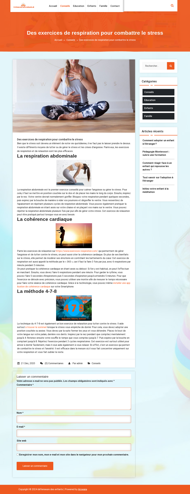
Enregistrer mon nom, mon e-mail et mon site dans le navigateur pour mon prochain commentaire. (74, 454)
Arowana (82, 489)
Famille (148, 116)
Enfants (148, 108)
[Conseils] (65, 6)
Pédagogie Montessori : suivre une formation (155, 153)
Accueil (58, 40)
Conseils (70, 40)
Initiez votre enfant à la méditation (155, 190)
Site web (21, 440)
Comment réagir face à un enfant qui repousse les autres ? (157, 166)
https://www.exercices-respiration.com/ (77, 251)
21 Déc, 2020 (28, 363)
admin (80, 363)
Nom (20, 412)
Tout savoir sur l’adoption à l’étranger (157, 179)
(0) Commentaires (53, 363)
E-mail (21, 426)
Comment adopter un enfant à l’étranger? (158, 142)
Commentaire (25, 384)
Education (149, 100)
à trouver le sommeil (36, 327)
